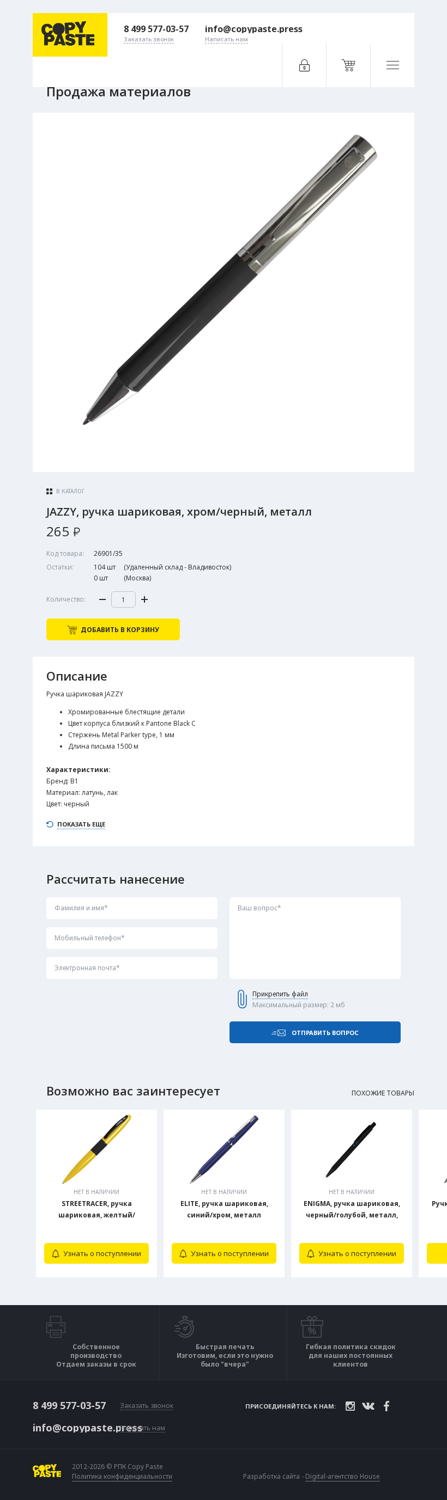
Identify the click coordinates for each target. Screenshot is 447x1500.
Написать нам (142, 1428)
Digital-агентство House (342, 1476)
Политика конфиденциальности (122, 1476)
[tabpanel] (96, 1193)
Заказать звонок (146, 1406)
